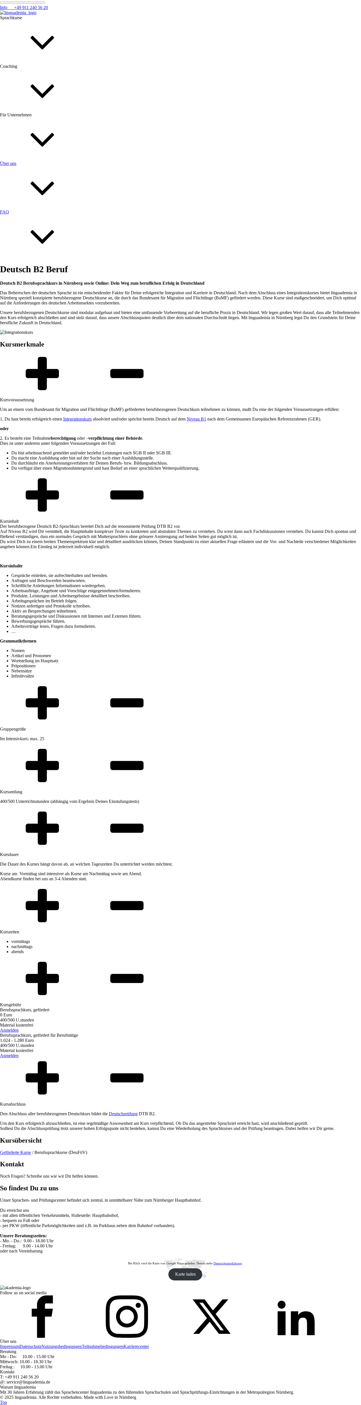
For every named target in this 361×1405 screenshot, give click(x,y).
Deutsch (7, 562)
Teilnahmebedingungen (103, 1346)
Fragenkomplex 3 (15, 406)
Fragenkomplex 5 (15, 503)
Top (3, 1402)
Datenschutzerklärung (227, 1263)
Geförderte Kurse (15, 1152)
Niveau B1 (196, 419)
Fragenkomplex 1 (15, 309)
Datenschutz (30, 1346)
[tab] (180, 378)
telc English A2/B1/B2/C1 (23, 766)
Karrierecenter (136, 1346)
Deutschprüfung (123, 1113)
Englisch (8, 610)
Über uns (8, 255)
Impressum (9, 1346)
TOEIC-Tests (12, 815)
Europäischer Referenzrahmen (27, 664)
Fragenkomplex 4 (15, 454)
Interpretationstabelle (18, 713)
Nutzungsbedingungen (61, 1346)
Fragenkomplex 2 (15, 357)
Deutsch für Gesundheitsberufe (27, 508)
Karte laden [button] (185, 1274)
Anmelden (9, 1030)
